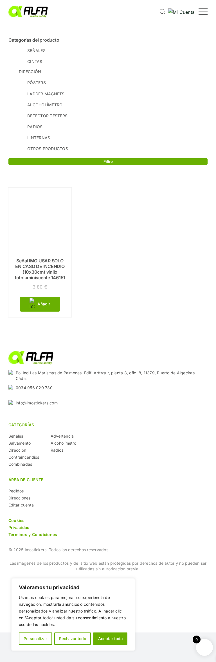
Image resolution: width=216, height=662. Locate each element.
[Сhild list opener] (49, 50)
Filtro (108, 161)
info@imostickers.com (37, 402)
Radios (57, 450)
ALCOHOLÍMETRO (44, 104)
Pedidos (16, 490)
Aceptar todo (110, 638)
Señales (15, 436)
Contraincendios (23, 457)
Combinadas (20, 464)
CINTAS (34, 61)
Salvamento (19, 443)
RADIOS (34, 126)
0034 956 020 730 (34, 387)
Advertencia (62, 436)
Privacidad (19, 527)
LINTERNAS (38, 137)
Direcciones (19, 498)
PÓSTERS (36, 82)
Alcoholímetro (63, 443)
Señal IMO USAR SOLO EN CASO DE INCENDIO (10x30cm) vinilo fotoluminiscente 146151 (40, 269)
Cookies (16, 520)
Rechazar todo (72, 638)
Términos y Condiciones (32, 534)
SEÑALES (36, 50)
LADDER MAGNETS (45, 93)
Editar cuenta (21, 505)
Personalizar (35, 638)
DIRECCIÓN (30, 71)
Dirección (17, 450)
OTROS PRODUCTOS (47, 148)
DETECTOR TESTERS (47, 115)
